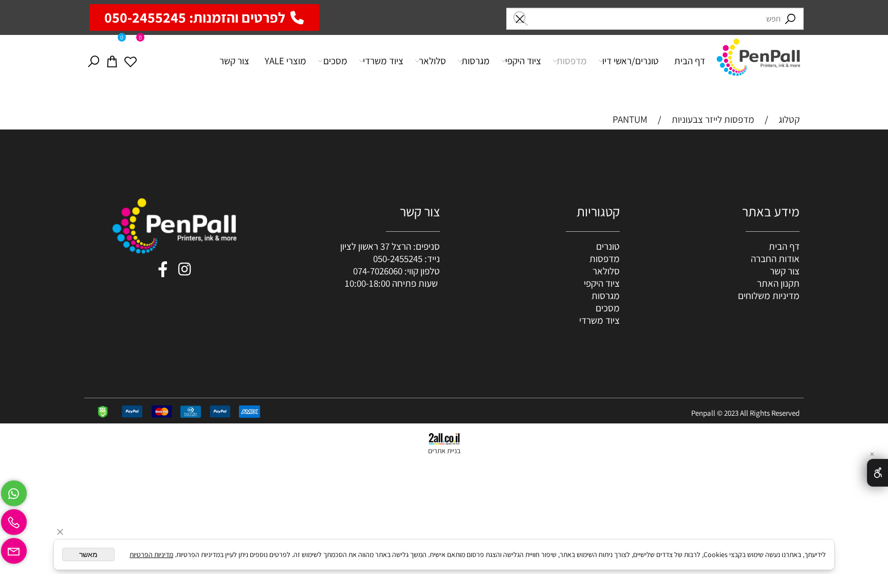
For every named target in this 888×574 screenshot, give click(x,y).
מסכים (335, 60)
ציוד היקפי (523, 60)
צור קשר (234, 60)
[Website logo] (758, 55)
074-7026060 (377, 271)
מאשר (88, 554)
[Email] (14, 548)
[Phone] (14, 519)
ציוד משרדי (383, 60)
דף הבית (689, 60)
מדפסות (572, 60)
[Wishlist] (130, 60)
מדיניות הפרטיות (151, 554)
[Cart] (112, 60)
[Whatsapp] (14, 490)
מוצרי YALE (285, 60)
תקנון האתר (778, 283)
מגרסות (475, 60)
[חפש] (93, 60)
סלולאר (432, 60)
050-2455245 (397, 258)
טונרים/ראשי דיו (630, 60)
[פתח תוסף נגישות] (877, 473)
